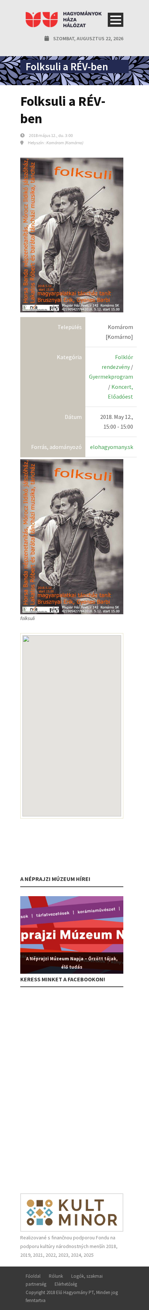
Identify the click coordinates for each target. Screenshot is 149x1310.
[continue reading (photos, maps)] (71, 536)
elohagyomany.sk (111, 446)
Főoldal (33, 1276)
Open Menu (115, 20)
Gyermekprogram (111, 376)
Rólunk (56, 1276)
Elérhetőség (66, 1284)
